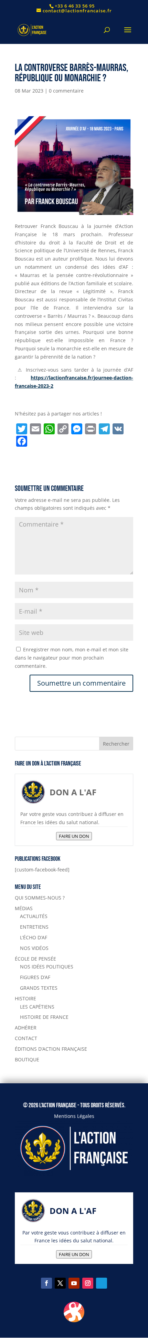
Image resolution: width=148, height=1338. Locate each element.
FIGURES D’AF (35, 977)
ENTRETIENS (34, 927)
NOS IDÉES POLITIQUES (46, 966)
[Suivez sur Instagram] (87, 1283)
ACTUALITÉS (33, 916)
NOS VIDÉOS (34, 948)
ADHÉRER (25, 1027)
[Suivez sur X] (60, 1283)
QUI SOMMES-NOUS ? (40, 897)
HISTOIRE (25, 998)
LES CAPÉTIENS (37, 1006)
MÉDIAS (24, 908)
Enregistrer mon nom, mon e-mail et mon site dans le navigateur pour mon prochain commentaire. (71, 657)
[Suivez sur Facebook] (46, 1283)
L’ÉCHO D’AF (33, 937)
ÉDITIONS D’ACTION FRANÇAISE (51, 1049)
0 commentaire (66, 90)
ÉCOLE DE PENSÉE (35, 958)
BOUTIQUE (27, 1059)
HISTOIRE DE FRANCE (44, 1017)
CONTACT (26, 1038)
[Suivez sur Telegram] (101, 1283)
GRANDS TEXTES (38, 988)
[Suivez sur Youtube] (74, 1283)
